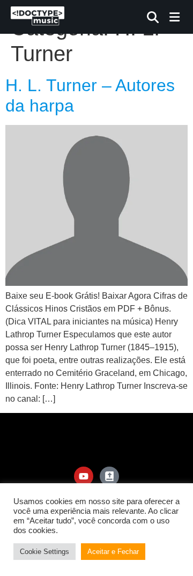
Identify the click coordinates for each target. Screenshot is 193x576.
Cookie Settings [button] (44, 552)
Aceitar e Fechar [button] (113, 552)
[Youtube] (83, 476)
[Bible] (109, 476)
